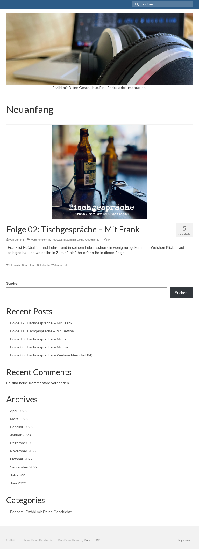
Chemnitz (14, 265)
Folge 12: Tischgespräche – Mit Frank (41, 323)
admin (18, 239)
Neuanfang (28, 265)
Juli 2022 (17, 475)
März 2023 (19, 419)
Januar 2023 (20, 435)
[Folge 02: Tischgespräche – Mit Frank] (99, 171)
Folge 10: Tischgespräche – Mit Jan (39, 339)
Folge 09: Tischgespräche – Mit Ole (39, 347)
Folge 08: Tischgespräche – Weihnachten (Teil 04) (51, 355)
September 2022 (24, 467)
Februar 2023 (21, 427)
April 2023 (18, 411)
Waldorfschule (59, 265)
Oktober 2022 (21, 459)
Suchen (13, 283)
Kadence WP (92, 540)
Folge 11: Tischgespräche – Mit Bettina (42, 331)
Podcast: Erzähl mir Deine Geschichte (76, 239)
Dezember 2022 (23, 443)
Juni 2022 (18, 483)
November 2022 (23, 451)
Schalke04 (43, 265)
